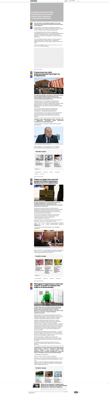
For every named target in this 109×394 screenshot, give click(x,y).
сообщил (59, 357)
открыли (53, 146)
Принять (76, 392)
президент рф (58, 278)
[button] (36, 386)
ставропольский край (38, 278)
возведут (39, 251)
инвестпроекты (45, 278)
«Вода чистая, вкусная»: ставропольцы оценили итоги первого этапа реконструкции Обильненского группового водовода (54, 386)
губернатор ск (52, 278)
